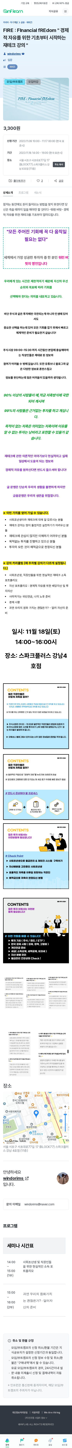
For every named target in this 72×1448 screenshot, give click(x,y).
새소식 (37, 192)
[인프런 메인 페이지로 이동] (13, 11)
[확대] (65, 1106)
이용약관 (36, 1412)
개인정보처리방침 (19, 1412)
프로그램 (23, 192)
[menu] (65, 11)
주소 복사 (59, 164)
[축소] (65, 1136)
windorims (14, 53)
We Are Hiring (52, 1412)
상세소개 (8, 192)
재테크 (12, 66)
